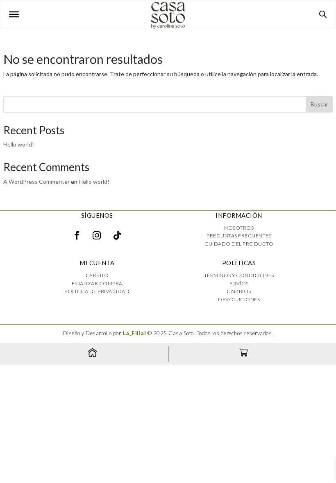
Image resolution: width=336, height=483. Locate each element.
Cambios (239, 291)
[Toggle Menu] (14, 14)
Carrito (97, 275)
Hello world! (18, 144)
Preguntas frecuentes (239, 235)
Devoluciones (239, 299)
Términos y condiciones (239, 275)
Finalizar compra (97, 283)
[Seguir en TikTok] (117, 235)
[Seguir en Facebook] (76, 235)
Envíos (239, 283)
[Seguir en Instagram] (97, 235)
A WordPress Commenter (36, 181)
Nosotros (239, 228)
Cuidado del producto (238, 244)
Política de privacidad (96, 291)
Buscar (319, 104)
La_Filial (134, 333)
